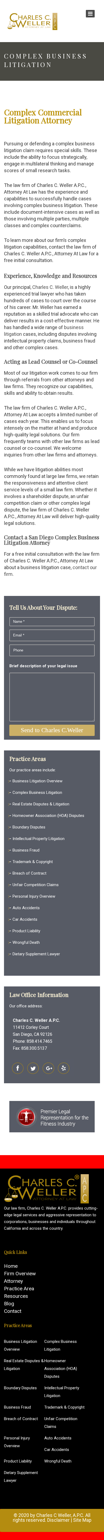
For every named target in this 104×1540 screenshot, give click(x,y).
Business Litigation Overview (37, 781)
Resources (16, 1296)
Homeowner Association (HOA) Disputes (48, 815)
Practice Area (19, 1288)
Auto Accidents (26, 907)
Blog (9, 1303)
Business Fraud (26, 850)
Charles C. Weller (50, 287)
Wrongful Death (26, 942)
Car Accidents (25, 919)
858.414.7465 (39, 1041)
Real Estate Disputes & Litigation (41, 804)
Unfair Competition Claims (36, 884)
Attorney (13, 1281)
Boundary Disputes (29, 827)
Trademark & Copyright (33, 861)
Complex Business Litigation (37, 792)
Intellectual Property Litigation (39, 838)
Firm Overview (20, 1273)
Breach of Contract (29, 873)
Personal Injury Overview (34, 896)
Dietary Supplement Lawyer (36, 954)
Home (11, 1266)
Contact (12, 1311)
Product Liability (26, 931)
